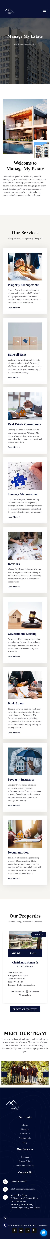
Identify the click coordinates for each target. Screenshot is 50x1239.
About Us (25, 1129)
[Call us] (5, 1225)
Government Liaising (22, 633)
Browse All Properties (25, 1009)
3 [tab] (30, 1007)
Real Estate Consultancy (24, 424)
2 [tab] (27, 1007)
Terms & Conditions (25, 1165)
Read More (13, 307)
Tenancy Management (23, 494)
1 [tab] (21, 1007)
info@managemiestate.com (23, 1189)
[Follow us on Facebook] (14, 1230)
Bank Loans (16, 703)
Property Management (23, 285)
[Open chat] (43, 1232)
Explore (33, 953)
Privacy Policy (25, 1161)
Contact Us (25, 1133)
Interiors (14, 564)
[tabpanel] (25, 967)
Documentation (18, 852)
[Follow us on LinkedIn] (34, 1230)
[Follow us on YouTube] (21, 1230)
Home (25, 1125)
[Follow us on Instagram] (27, 1230)
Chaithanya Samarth (25, 962)
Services (25, 1157)
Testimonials (25, 1138)
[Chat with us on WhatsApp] (5, 1218)
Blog (25, 1142)
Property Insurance (21, 779)
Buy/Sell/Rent (17, 354)
